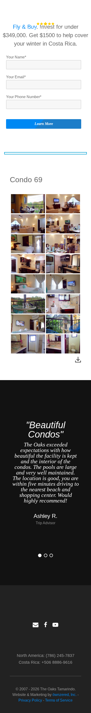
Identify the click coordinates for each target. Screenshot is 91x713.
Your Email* (16, 77)
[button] (40, 555)
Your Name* (16, 57)
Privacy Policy (30, 700)
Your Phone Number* (23, 97)
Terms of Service (59, 700)
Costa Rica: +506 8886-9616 (45, 662)
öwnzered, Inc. (64, 695)
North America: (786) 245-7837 (45, 655)
